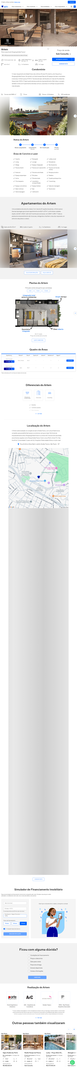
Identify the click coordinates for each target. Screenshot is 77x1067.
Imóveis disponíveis (36, 968)
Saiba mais (17, 2)
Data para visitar (35, 962)
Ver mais (39, 1018)
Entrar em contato (62, 59)
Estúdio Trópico (47, 1005)
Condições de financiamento (39, 955)
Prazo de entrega (36, 965)
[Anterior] (69, 1029)
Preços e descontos (36, 958)
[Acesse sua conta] (71, 7)
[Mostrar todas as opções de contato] (73, 59)
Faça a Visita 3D (47, 272)
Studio (30, 290)
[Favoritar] (48, 49)
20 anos (15, 923)
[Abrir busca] (75, 6)
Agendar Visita (63, 64)
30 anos (23, 923)
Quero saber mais (38, 340)
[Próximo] (75, 116)
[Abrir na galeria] (74, 133)
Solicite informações (32, 272)
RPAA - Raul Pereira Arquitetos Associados (64, 1006)
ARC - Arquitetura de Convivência (29, 1006)
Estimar (8, 361)
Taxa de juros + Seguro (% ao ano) (12, 914)
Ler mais (39, 413)
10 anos (7, 923)
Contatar (70, 360)
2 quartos (46, 290)
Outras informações (36, 971)
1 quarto (37, 290)
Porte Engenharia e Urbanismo (12, 1006)
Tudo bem (72, 2)
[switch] (4, 928)
